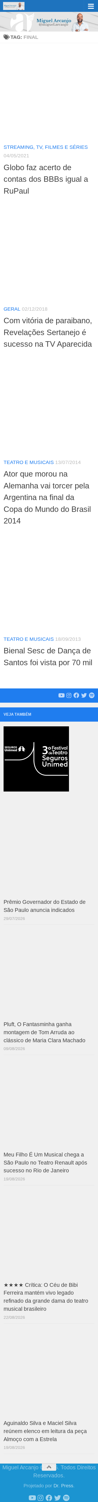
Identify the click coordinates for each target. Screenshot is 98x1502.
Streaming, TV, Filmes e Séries (46, 147)
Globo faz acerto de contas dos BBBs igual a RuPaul (46, 179)
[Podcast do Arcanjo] (91, 695)
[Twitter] (84, 695)
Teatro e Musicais (29, 462)
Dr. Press (63, 1485)
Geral (12, 309)
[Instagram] (69, 695)
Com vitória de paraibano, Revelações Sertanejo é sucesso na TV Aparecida (48, 332)
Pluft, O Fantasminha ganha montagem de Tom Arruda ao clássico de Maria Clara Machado (44, 1032)
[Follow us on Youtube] (61, 695)
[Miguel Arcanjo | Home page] (17, 6)
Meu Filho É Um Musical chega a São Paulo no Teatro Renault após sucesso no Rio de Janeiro (45, 1163)
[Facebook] (76, 695)
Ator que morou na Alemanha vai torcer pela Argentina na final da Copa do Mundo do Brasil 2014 (47, 497)
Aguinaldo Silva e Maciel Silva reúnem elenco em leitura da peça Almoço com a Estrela (45, 1431)
